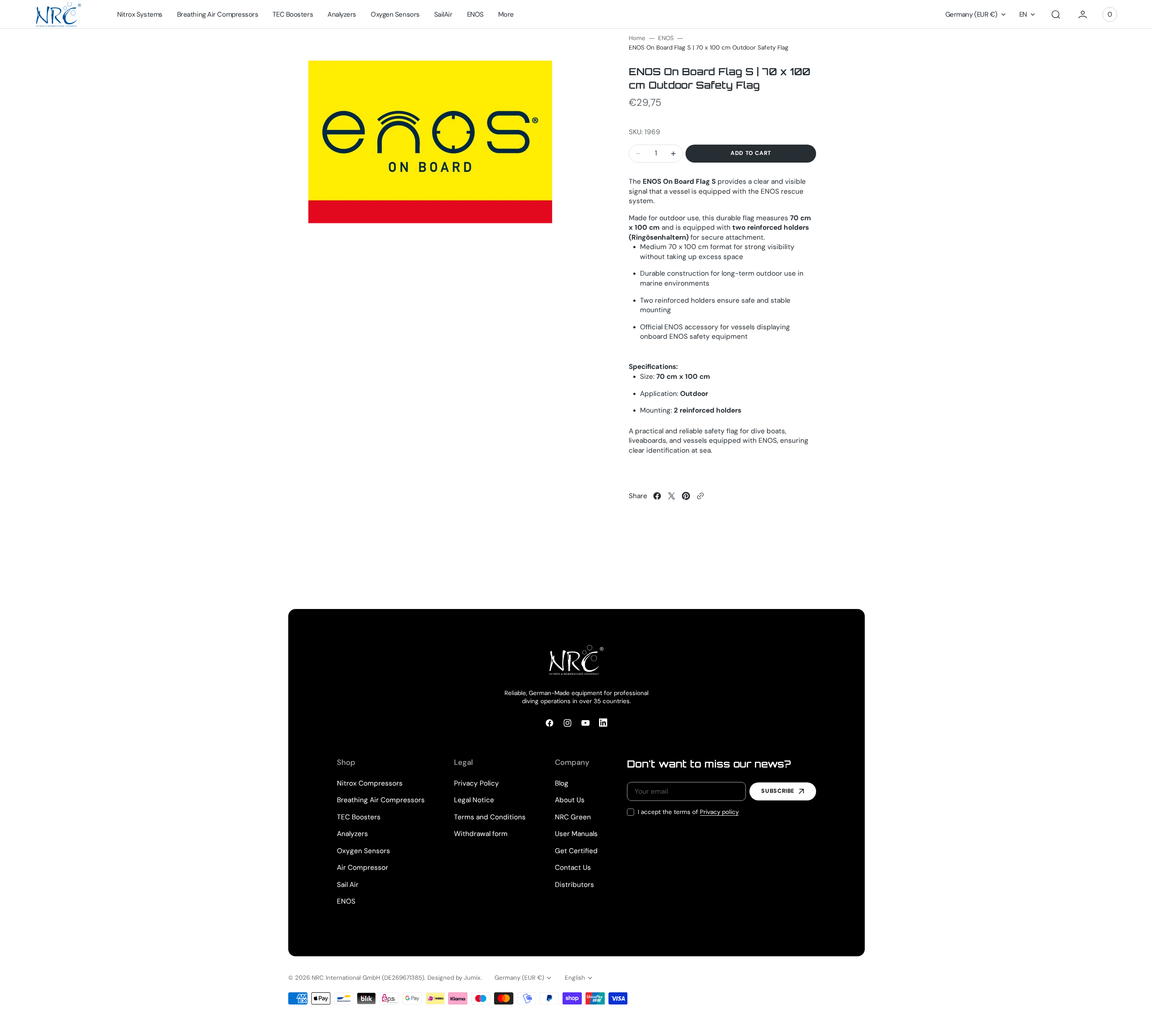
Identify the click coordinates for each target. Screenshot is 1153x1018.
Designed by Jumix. (454, 978)
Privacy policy (719, 812)
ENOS (666, 38)
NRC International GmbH (346, 978)
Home (637, 38)
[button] (1056, 14)
